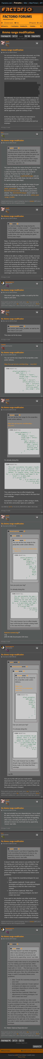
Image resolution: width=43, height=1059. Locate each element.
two (17, 304)
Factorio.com (7, 3)
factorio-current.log (11, 632)
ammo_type (35, 195)
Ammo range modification (18, 32)
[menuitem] (8, 23)
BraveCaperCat (10, 282)
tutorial (32, 201)
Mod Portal (33, 3)
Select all (13, 368)
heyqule (3, 344)
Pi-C (2, 132)
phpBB (16, 1055)
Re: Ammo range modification (12, 140)
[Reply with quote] (37, 43)
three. (37, 304)
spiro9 (7, 41)
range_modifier (10, 197)
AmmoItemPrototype (19, 193)
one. (27, 302)
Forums (18, 3)
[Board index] (18, 9)
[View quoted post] (19, 148)
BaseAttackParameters (11, 191)
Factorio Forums (17, 16)
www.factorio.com (8, 19)
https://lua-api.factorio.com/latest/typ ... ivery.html (20, 364)
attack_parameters (10, 188)
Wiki (25, 3)
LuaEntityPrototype (27, 176)
